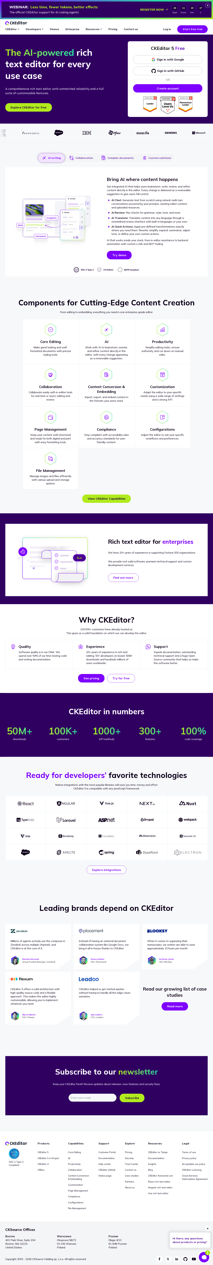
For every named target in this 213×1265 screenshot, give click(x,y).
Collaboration (84, 158)
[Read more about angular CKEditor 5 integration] (66, 803)
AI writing (54, 158)
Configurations (76, 1202)
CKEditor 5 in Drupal (48, 1158)
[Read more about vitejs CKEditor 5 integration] (25, 836)
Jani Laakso (97, 1014)
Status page (105, 1175)
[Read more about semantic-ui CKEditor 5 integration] (187, 836)
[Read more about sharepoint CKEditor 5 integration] (147, 852)
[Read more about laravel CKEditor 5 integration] (66, 820)
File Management (77, 1208)
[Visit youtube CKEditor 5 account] (194, 1259)
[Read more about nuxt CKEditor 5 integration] (187, 803)
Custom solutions (159, 158)
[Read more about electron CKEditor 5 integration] (187, 852)
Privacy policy (189, 1158)
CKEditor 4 (43, 1164)
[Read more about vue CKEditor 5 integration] (106, 803)
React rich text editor (159, 1181)
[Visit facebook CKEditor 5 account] (159, 1259)
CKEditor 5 (43, 1152)
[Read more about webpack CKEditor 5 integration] (187, 820)
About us (130, 1187)
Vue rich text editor (158, 1193)
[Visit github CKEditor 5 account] (185, 1259)
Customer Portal (107, 1152)
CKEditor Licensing (192, 1169)
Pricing (128, 1152)
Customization (75, 1184)
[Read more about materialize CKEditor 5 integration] (147, 836)
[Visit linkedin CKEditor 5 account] (176, 1259)
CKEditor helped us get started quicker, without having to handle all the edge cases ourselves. (104, 992)
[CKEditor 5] (16, 23)
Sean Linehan (97, 959)
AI (69, 1158)
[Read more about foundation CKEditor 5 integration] (106, 836)
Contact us (130, 1169)
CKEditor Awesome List (160, 1175)
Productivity (74, 1164)
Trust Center (131, 1164)
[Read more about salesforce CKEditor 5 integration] (25, 852)
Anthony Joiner (166, 959)
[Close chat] (207, 1228)
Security (129, 1158)
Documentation (107, 1158)
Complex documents (120, 158)
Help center (105, 1164)
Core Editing (74, 1152)
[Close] (207, 5)
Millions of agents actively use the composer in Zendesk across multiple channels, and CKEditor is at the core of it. (37, 944)
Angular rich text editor (160, 1187)
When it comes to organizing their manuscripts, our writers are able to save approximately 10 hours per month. (171, 944)
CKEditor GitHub (107, 1169)
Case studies (132, 1175)
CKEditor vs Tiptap (158, 1152)
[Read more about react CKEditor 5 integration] (25, 803)
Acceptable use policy (193, 1164)
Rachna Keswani (30, 959)
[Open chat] (204, 1256)
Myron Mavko (29, 1014)
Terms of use (189, 1152)
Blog (150, 1169)
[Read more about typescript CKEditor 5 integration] (25, 820)
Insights (152, 1164)
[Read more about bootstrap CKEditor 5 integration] (66, 836)
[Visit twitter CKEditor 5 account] (168, 1259)
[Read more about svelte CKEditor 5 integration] (66, 852)
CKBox (41, 1169)
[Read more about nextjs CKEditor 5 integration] (147, 803)
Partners (129, 1181)
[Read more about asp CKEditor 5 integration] (106, 820)
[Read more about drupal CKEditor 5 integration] (147, 820)
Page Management (78, 1190)
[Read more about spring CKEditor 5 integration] (106, 852)
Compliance (74, 1196)
